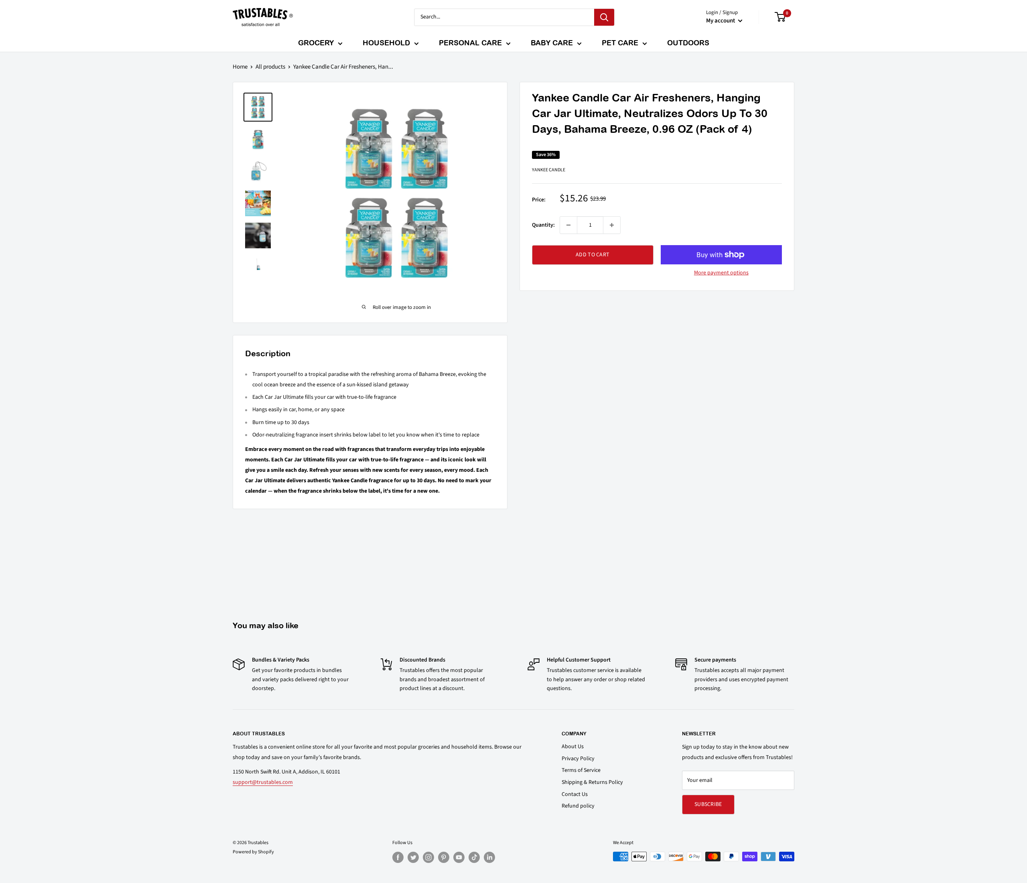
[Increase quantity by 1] (611, 225)
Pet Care (620, 43)
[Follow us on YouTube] (459, 857)
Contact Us (575, 794)
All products (270, 67)
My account (721, 20)
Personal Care (470, 43)
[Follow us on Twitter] (413, 857)
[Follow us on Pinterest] (443, 857)
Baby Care (552, 43)
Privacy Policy (578, 759)
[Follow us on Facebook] (398, 857)
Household (386, 43)
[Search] (604, 17)
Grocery (316, 43)
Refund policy (578, 806)
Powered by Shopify (253, 851)
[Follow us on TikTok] (474, 857)
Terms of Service (581, 770)
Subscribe (708, 804)
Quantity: (543, 225)
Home (240, 67)
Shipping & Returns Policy (592, 782)
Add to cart (592, 255)
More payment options (721, 273)
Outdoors (688, 43)
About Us (573, 747)
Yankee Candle (548, 169)
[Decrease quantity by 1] (568, 225)
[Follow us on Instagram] (428, 857)
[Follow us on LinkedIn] (489, 857)
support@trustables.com (263, 782)
